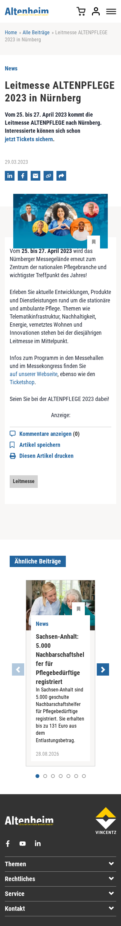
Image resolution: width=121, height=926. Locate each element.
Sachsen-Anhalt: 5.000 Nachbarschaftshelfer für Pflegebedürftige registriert (60, 659)
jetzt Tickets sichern (29, 139)
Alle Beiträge (36, 32)
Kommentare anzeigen (49, 433)
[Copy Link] (48, 176)
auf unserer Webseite (33, 374)
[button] (45, 776)
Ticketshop (22, 382)
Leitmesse (24, 481)
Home (11, 32)
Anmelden (96, 11)
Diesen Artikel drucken (46, 455)
